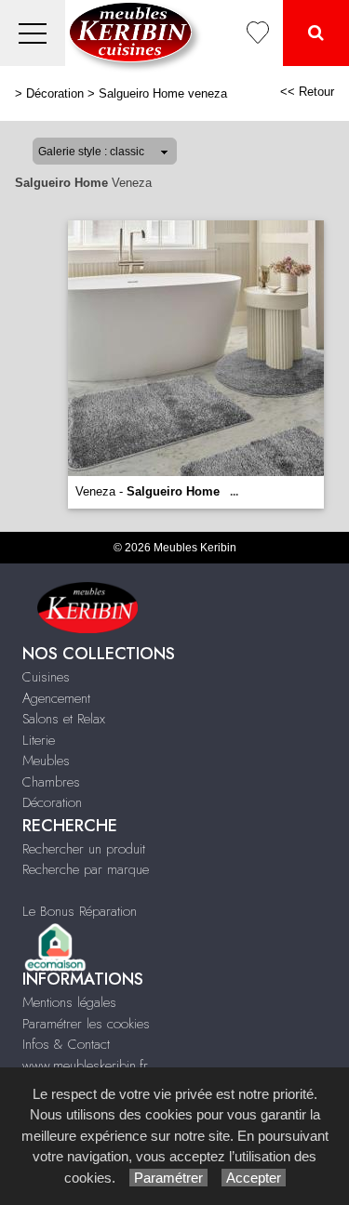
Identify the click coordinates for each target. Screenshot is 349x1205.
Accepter (253, 1177)
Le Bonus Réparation (79, 911)
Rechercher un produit (83, 849)
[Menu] (32, 33)
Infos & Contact (66, 1044)
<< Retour (307, 92)
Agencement (56, 698)
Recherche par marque (85, 869)
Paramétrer (168, 1177)
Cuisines (46, 677)
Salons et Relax (63, 718)
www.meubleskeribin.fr (85, 1065)
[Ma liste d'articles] (258, 33)
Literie (38, 740)
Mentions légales (69, 1002)
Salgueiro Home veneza (163, 93)
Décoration (55, 93)
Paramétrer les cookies (86, 1023)
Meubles (46, 760)
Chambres (51, 782)
